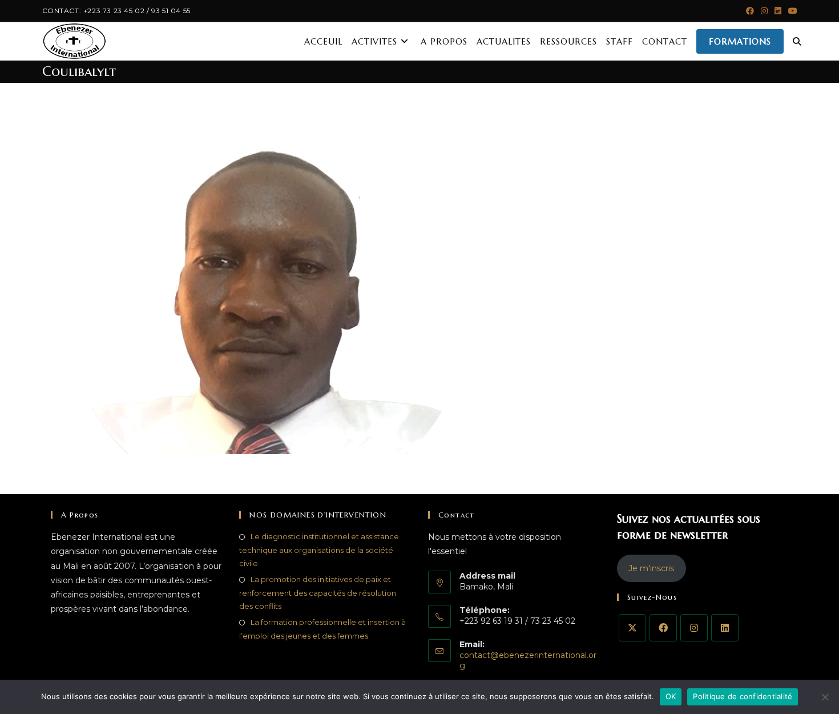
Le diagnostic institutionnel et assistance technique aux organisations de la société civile (319, 550)
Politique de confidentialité (742, 696)
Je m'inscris (651, 568)
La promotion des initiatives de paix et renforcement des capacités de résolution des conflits (317, 593)
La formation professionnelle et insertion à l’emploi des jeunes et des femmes (322, 628)
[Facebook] (663, 627)
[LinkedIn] (725, 627)
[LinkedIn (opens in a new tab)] (778, 11)
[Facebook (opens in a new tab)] (750, 11)
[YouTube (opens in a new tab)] (791, 11)
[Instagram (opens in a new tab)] (764, 11)
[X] (632, 627)
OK (670, 696)
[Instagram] (694, 627)
